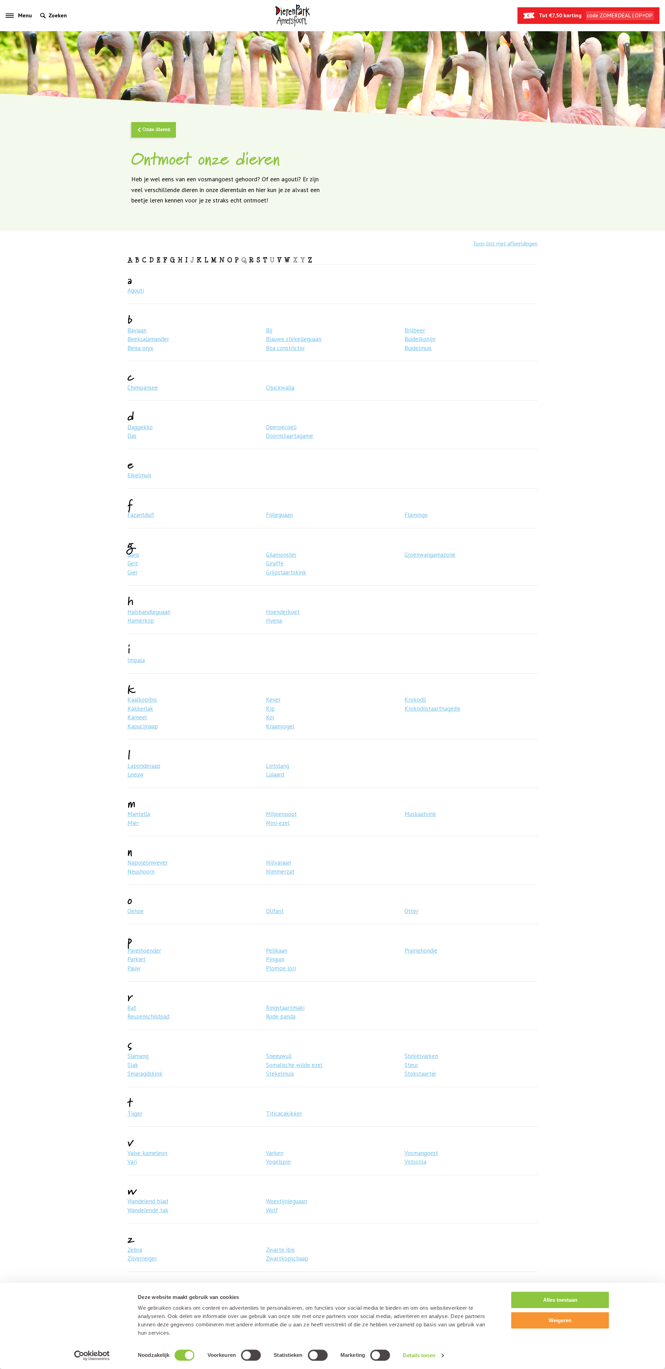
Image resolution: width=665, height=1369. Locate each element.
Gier (132, 572)
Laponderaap (143, 766)
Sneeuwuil (279, 1056)
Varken (274, 1153)
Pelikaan (276, 950)
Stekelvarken (421, 1056)
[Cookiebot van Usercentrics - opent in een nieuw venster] (92, 1355)
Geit (132, 563)
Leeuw (135, 774)
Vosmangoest (421, 1153)
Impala (136, 660)
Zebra (134, 1250)
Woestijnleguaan (286, 1201)
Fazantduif (140, 515)
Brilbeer (415, 330)
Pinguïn (275, 959)
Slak (132, 1065)
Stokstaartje (420, 1073)
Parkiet (136, 959)
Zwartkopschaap (287, 1258)
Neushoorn (140, 871)
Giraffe (275, 563)
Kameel (137, 717)
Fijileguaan (279, 515)
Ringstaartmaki (285, 1008)
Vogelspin (278, 1162)
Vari (132, 1162)
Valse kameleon (147, 1153)
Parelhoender (144, 950)
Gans (133, 554)
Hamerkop (140, 620)
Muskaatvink (420, 814)
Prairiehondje (421, 950)
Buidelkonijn (420, 339)
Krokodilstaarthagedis (432, 708)
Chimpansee (142, 387)
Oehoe (135, 911)
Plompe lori (281, 968)
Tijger (134, 1113)
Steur (411, 1065)
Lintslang (277, 766)
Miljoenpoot (281, 814)
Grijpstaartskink (286, 572)
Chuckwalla (280, 387)
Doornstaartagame (289, 436)
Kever (273, 699)
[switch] (251, 1355)
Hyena (274, 620)
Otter (411, 911)
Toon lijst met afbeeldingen (505, 243)
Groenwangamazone (430, 554)
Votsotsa (415, 1162)
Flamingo (416, 515)
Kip (270, 708)
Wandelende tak (147, 1210)
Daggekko (140, 427)
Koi (270, 717)
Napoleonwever (147, 862)
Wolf (272, 1210)
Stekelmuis (280, 1073)
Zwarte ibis (280, 1250)
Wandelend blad (147, 1201)
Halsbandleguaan (148, 612)
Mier (133, 823)
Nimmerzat (280, 871)
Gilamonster (281, 554)
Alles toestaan (560, 1300)
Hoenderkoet (283, 612)
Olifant (275, 911)
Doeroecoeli (281, 427)
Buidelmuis (418, 348)
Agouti (135, 290)
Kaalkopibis (142, 699)
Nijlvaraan (278, 862)
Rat (131, 1008)
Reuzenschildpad (148, 1016)
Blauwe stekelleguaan (293, 339)
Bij (269, 330)
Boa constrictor (285, 348)
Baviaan (137, 330)
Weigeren (560, 1320)
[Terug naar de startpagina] (292, 15)
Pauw (134, 968)
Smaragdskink (144, 1073)
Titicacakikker (284, 1113)
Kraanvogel (280, 726)
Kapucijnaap (142, 726)
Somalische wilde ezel (294, 1065)
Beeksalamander (148, 339)
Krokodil (415, 699)
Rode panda (280, 1016)
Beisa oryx (140, 348)
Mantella (138, 814)
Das (131, 436)
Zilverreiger (142, 1258)
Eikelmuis (139, 475)
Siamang (138, 1056)
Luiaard (275, 774)
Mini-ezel (278, 823)
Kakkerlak (140, 708)
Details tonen (419, 1355)
